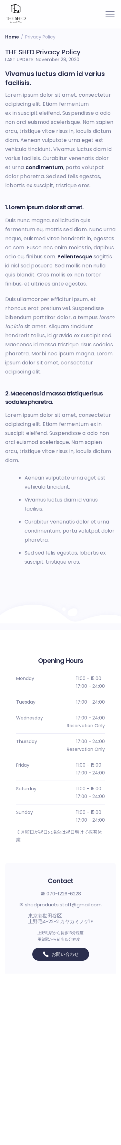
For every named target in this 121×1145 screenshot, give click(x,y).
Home (12, 37)
